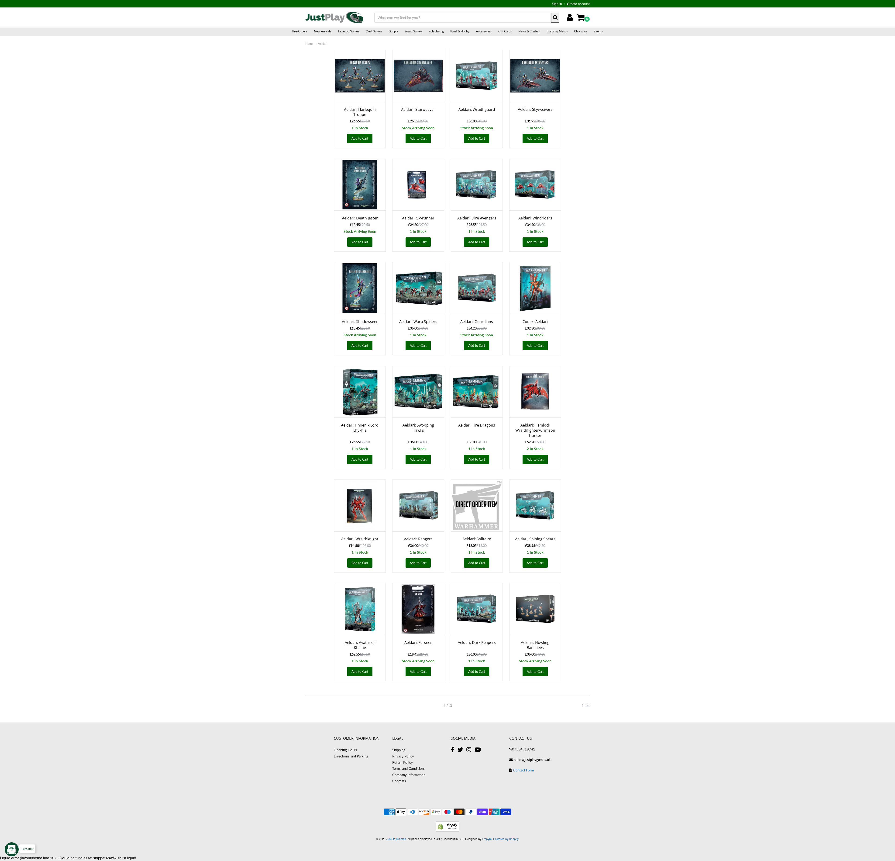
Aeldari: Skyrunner (418, 218)
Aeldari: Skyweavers (535, 109)
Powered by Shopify (505, 839)
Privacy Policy (403, 756)
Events (598, 31)
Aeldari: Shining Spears (535, 539)
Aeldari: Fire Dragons (476, 425)
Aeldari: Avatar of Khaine (360, 645)
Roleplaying (436, 31)
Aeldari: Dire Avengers (476, 218)
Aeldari (322, 43)
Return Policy (402, 762)
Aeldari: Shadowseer (360, 321)
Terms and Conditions (408, 768)
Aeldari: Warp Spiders (418, 321)
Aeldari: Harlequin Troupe (360, 112)
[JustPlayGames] (334, 17)
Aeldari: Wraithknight (359, 539)
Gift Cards (505, 31)
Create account (578, 3)
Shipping (398, 750)
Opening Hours (345, 750)
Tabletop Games (348, 31)
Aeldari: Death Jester (360, 218)
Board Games (413, 31)
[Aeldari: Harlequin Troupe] (360, 75)
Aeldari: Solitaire (476, 539)
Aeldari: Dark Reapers (477, 642)
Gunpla (393, 31)
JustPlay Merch (557, 31)
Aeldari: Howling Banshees (535, 645)
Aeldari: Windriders (535, 218)
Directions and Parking (351, 756)
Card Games (374, 31)
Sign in (557, 3)
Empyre (487, 839)
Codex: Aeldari (535, 321)
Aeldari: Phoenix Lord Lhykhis (360, 428)
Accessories (484, 31)
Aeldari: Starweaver (418, 109)
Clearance (580, 31)
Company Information (408, 775)
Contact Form (523, 770)
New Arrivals (322, 31)
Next (586, 705)
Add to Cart (359, 138)
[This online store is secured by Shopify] (447, 830)
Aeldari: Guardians (476, 321)
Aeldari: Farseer (418, 642)
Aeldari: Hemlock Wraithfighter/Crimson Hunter (535, 430)
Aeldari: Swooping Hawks (418, 428)
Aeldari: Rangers (418, 539)
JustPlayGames (396, 839)
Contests (399, 781)
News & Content (529, 31)
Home (309, 43)
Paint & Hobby (459, 31)
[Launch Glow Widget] (12, 849)
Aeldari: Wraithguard (476, 109)
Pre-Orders (299, 31)
